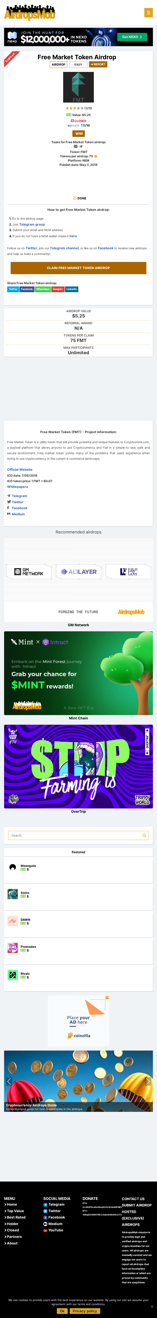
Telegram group (32, 224)
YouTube (55, 1230)
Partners (14, 1237)
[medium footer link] (45, 1224)
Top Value (15, 1211)
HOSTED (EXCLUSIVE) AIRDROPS (133, 1218)
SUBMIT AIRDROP (137, 1205)
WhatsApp (42, 289)
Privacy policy (85, 1311)
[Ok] (152, 1307)
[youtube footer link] (45, 1230)
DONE (81, 198)
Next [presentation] (148, 1082)
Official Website (20, 469)
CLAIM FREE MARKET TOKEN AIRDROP (78, 268)
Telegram (19, 496)
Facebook (105, 248)
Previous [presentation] (9, 1082)
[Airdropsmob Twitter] (45, 1211)
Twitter (31, 248)
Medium (18, 514)
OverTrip (78, 811)
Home (12, 1204)
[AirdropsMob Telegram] (45, 1204)
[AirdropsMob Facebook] (45, 1217)
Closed (13, 1230)
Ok (62, 1311)
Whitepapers (17, 487)
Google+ (58, 289)
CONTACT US (133, 1199)
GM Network (78, 625)
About (12, 1243)
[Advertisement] (78, 388)
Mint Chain (78, 718)
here (73, 236)
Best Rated (16, 1217)
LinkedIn (72, 289)
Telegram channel (64, 248)
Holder (12, 1224)
